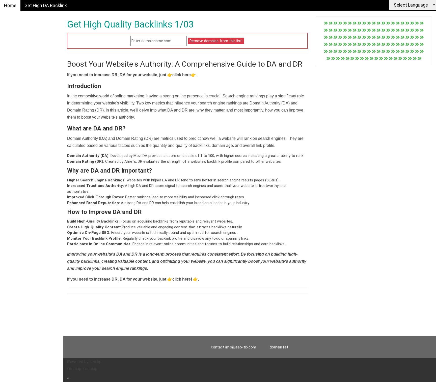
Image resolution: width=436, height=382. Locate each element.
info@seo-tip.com (240, 347)
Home (10, 5)
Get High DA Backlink (45, 5)
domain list (279, 347)
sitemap (90, 369)
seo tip (95, 362)
